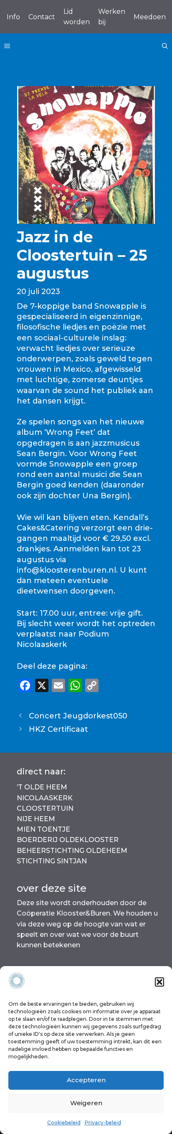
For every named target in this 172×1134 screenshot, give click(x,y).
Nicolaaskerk (45, 798)
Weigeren (86, 1103)
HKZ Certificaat (58, 729)
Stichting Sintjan (52, 861)
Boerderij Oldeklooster (68, 840)
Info (13, 17)
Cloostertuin (45, 808)
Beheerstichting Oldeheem (72, 851)
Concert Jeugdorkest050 (78, 715)
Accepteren (86, 1080)
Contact (41, 17)
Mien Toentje (43, 829)
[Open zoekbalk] (165, 45)
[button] (159, 982)
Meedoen (150, 17)
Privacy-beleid (103, 1122)
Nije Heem (36, 819)
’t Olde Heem (42, 787)
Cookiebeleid (64, 1122)
